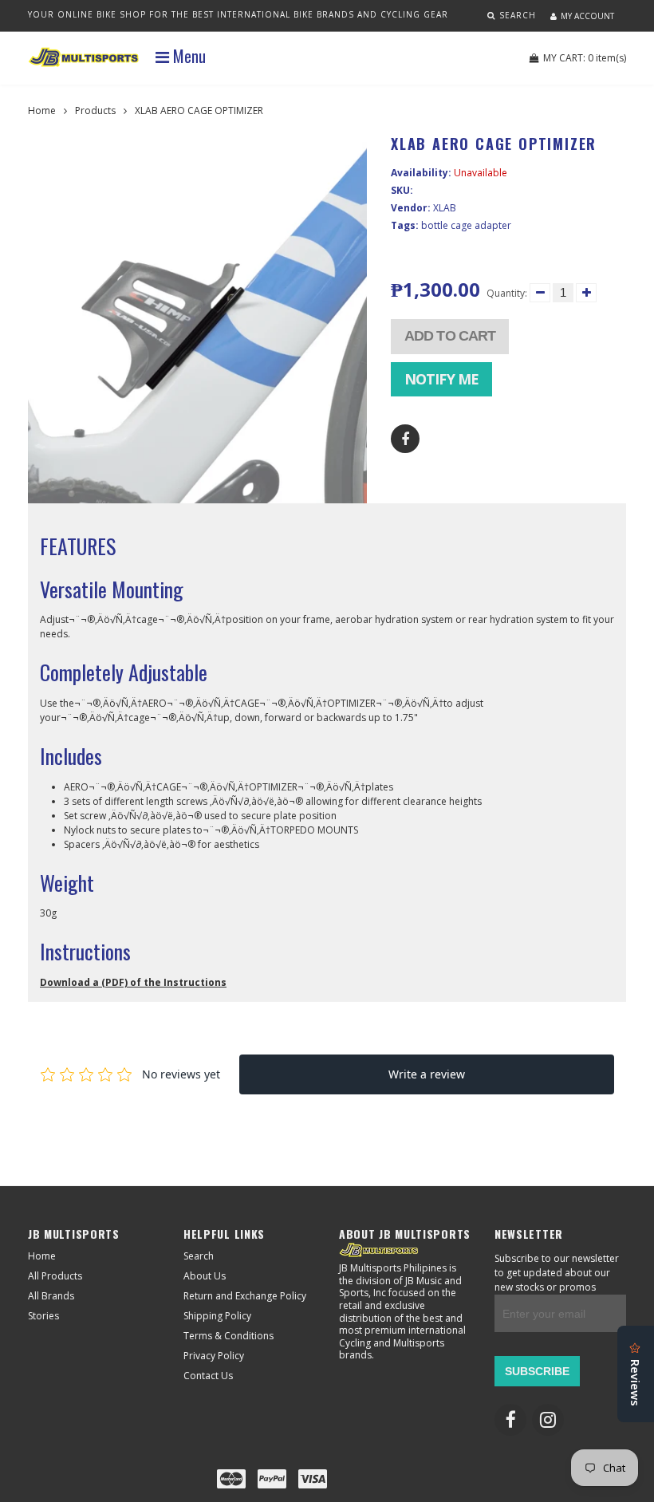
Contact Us (208, 1375)
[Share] (405, 438)
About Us (204, 1276)
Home (42, 110)
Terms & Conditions (228, 1335)
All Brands (51, 1296)
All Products (55, 1276)
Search (198, 1256)
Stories (43, 1316)
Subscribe (537, 1371)
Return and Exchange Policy (244, 1296)
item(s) (584, 58)
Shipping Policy (217, 1316)
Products (95, 110)
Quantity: (507, 293)
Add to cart (449, 336)
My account (587, 16)
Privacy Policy (213, 1355)
